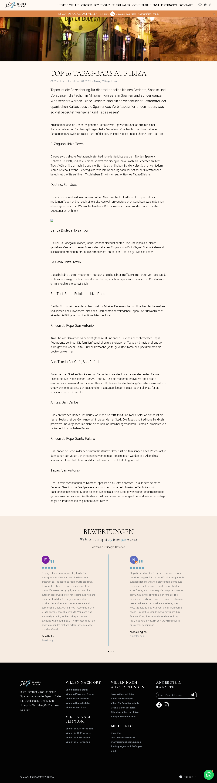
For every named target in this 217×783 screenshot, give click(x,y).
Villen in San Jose (76, 707)
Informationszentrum (123, 737)
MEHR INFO (122, 726)
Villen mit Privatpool (122, 698)
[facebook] (159, 706)
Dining (97, 81)
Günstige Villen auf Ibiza (125, 712)
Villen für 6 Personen (78, 742)
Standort (102, 5)
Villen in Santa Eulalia (78, 703)
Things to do (109, 81)
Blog (113, 750)
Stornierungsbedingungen (126, 742)
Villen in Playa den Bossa (80, 694)
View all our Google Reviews (108, 547)
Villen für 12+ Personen (79, 728)
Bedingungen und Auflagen (126, 746)
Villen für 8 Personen (78, 737)
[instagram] (166, 706)
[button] (108, 651)
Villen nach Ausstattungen (128, 684)
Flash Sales (121, 5)
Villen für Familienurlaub (125, 703)
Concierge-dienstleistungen (154, 5)
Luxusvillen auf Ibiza (122, 694)
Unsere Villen (68, 5)
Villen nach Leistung (79, 719)
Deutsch (188, 776)
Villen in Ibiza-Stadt (77, 689)
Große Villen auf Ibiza (123, 707)
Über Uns (116, 733)
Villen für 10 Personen (78, 733)
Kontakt (186, 5)
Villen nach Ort (83, 682)
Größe (86, 5)
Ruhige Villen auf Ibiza (123, 716)
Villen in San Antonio (77, 698)
